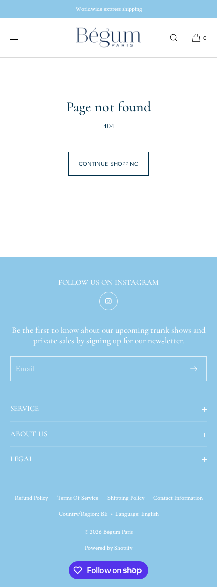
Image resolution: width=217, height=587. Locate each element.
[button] (173, 37)
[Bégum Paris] (108, 37)
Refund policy (31, 498)
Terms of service (77, 498)
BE (104, 514)
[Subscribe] (193, 369)
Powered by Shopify (108, 548)
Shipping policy (125, 498)
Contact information (178, 498)
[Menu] (22, 37)
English (150, 514)
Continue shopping (108, 164)
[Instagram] (108, 301)
